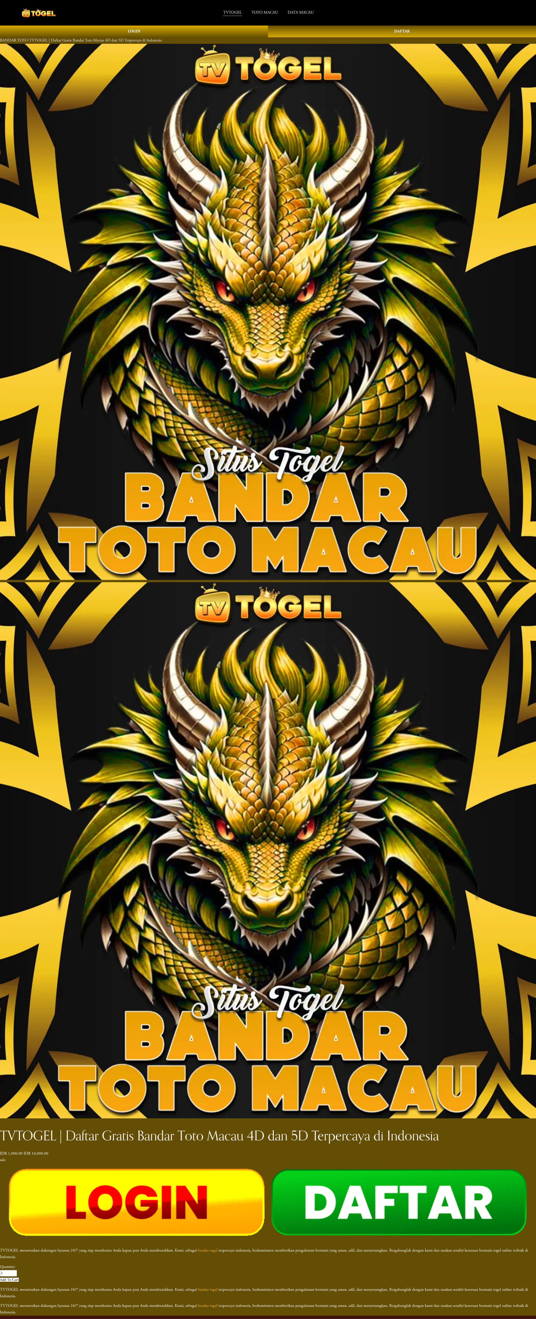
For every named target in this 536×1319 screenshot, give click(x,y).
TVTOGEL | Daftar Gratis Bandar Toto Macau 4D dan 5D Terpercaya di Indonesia (95, 40)
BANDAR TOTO (14, 40)
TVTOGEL (232, 12)
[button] (9, 1280)
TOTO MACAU (264, 12)
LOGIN (134, 31)
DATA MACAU (301, 12)
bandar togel (208, 1250)
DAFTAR (402, 31)
